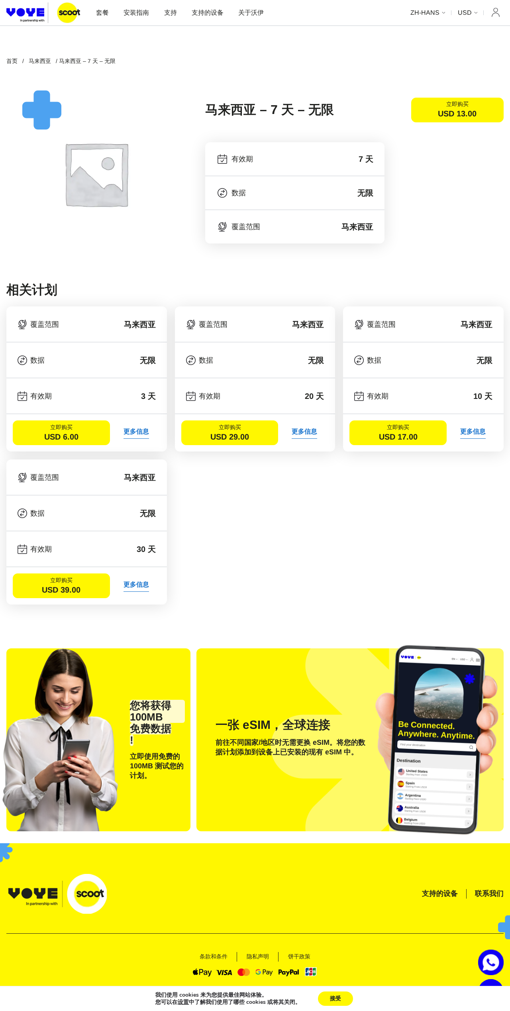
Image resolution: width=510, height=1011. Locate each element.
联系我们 (489, 893)
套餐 (102, 12)
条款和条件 (214, 956)
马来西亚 (40, 61)
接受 (335, 998)
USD (465, 12)
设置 (183, 1002)
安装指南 (136, 12)
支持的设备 (208, 12)
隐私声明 (258, 956)
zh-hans (424, 12)
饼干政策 (299, 956)
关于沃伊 (251, 12)
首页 (12, 61)
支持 (170, 12)
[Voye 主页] (43, 12)
